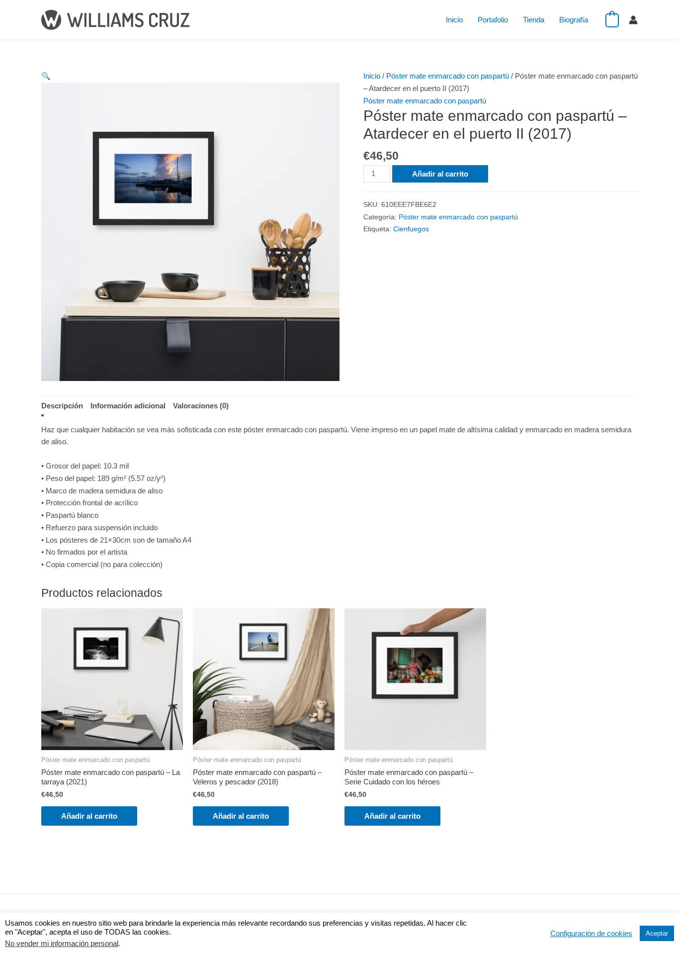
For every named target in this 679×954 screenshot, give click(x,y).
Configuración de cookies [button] (591, 934)
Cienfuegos (411, 229)
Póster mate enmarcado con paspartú (447, 76)
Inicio (454, 19)
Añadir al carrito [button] (89, 816)
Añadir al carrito (440, 174)
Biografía (573, 19)
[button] (46, 76)
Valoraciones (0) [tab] (201, 405)
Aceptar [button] (657, 933)
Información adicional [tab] (128, 405)
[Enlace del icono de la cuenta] (633, 19)
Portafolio (493, 19)
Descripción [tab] (62, 405)
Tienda (533, 19)
